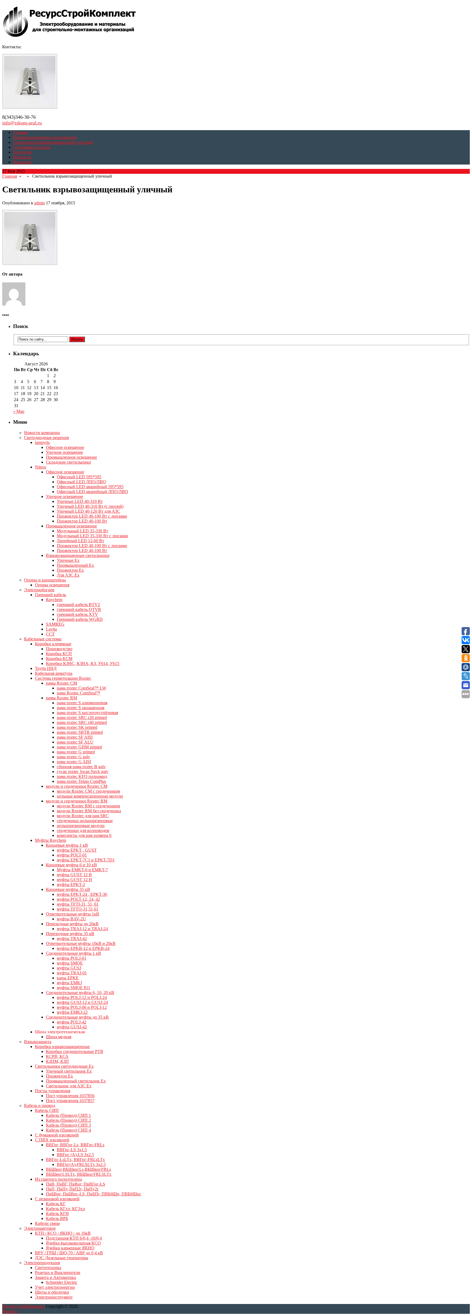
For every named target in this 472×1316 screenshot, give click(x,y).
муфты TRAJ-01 (72, 973)
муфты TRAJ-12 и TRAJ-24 (82, 928)
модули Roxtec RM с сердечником (88, 806)
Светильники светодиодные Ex (64, 1066)
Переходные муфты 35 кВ (70, 933)
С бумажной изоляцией (57, 1135)
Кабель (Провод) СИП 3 (68, 1125)
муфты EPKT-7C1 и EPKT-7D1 (86, 860)
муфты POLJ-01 (71, 958)
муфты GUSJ (69, 968)
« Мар (18, 411)
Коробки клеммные (53, 643)
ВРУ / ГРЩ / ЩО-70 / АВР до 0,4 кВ (69, 1253)
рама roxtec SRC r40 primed (82, 722)
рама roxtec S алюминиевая (82, 702)
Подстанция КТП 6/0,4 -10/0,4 (74, 1238)
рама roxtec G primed (76, 752)
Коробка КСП (59, 653)
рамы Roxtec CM (61, 683)
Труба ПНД (46, 668)
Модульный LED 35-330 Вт (82, 531)
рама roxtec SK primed (77, 727)
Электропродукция (42, 1262)
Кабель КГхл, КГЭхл (65, 1208)
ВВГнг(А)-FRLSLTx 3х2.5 (81, 1164)
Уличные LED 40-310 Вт (80, 501)
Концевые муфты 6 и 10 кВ (71, 865)
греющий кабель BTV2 (78, 604)
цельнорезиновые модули (81, 825)
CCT (50, 634)
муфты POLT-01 (72, 855)
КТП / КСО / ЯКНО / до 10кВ (63, 1233)
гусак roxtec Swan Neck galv (82, 771)
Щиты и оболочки (52, 1292)
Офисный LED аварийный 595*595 (90, 486)
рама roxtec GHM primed (79, 747)
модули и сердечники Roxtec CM (76, 786)
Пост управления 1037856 (70, 1095)
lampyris (42, 442)
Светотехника (48, 1267)
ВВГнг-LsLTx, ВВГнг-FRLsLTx (75, 1159)
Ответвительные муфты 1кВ (72, 914)
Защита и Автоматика (55, 1277)
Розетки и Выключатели (57, 1272)
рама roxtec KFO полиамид (82, 776)
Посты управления (52, 1090)
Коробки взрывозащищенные (62, 1046)
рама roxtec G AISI (74, 761)
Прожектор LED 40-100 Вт (82, 521)
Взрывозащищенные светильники (45, 137)
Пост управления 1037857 (70, 1100)
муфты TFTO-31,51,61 (77, 909)
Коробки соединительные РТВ (74, 1051)
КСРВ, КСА (57, 1056)
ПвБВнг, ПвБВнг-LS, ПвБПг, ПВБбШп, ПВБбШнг (93, 1194)
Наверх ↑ (10, 1311)
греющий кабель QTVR (79, 609)
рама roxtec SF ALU (75, 742)
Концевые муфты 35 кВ (68, 889)
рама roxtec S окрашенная (80, 707)
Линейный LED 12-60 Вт (80, 540)
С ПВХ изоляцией (52, 1140)
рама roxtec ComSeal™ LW (81, 688)
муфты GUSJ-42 (72, 1027)
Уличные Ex (68, 560)
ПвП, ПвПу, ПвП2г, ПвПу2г (72, 1189)
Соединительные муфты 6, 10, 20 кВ (80, 992)
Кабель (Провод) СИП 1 (68, 1115)
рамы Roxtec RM (61, 698)
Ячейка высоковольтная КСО (73, 1243)
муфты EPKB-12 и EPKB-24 (83, 948)
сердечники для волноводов (83, 830)
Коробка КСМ (59, 658)
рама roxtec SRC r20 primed (82, 717)
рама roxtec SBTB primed (80, 732)
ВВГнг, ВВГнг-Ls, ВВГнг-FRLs (75, 1144)
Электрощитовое (40, 1228)
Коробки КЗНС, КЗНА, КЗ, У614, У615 (82, 663)
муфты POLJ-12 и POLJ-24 (82, 997)
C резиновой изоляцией (57, 1198)
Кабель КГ (56, 1203)
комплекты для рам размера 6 (84, 835)
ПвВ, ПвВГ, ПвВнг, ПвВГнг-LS (75, 1184)
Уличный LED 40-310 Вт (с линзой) (90, 506)
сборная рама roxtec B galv (81, 766)
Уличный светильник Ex (69, 1071)
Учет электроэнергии (55, 1287)
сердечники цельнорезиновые (85, 820)
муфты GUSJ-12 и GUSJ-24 (82, 1002)
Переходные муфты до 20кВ (72, 923)
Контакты (22, 157)
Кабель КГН (57, 1213)
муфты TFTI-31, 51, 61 (78, 904)
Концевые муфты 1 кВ (67, 845)
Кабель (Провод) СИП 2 (68, 1120)
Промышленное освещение (71, 457)
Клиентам (22, 152)
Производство (59, 648)
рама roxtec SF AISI (75, 737)
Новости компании (42, 432)
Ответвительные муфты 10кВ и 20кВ (81, 943)
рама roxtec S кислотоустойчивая (87, 712)
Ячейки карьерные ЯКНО (70, 1248)
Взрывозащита (37, 1041)
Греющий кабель (50, 594)
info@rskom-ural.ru (22, 123)
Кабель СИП (47, 1110)
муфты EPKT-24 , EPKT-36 (82, 894)
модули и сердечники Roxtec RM (76, 801)
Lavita (51, 629)
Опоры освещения (52, 585)
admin (39, 203)
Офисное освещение (65, 447)
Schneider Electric (61, 1282)
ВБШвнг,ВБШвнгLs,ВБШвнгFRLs (78, 1169)
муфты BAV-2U (71, 919)
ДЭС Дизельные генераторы (61, 1257)
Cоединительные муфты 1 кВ (73, 953)
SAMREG (55, 624)
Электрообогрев (39, 589)
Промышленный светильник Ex (76, 1081)
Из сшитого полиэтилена (58, 1179)
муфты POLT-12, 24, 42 (78, 899)
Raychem (54, 599)
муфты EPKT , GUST (77, 850)
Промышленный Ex (75, 565)
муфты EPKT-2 (71, 884)
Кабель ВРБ (57, 1218)
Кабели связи (47, 1223)
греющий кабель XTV (77, 614)
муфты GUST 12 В (74, 874)
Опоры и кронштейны (45, 580)
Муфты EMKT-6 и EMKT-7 (82, 869)
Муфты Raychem (50, 840)
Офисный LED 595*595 (79, 477)
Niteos (40, 467)
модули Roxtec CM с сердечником (88, 791)
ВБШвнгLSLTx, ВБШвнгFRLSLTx (78, 1174)
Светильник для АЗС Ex (69, 1086)
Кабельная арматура (53, 673)
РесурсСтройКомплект (23, 1306)
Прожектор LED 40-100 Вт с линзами (92, 516)
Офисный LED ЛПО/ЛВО (81, 481)
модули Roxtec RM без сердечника (89, 810)
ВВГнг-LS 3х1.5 (72, 1149)
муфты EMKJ (69, 982)
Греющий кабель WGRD (80, 619)
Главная (20, 132)
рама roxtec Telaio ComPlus (81, 781)
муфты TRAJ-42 (72, 938)
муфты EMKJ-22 (72, 1012)
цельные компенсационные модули (90, 796)
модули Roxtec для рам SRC (83, 815)
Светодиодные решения (46, 437)
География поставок (32, 147)
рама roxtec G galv (73, 756)
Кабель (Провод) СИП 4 (68, 1130)
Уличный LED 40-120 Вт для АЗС (88, 511)
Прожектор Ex (70, 570)
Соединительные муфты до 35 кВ (77, 1017)
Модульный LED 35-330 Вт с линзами (92, 535)
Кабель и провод (39, 1105)
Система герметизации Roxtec (63, 678)
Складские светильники (68, 462)
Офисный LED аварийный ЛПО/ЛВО (92, 491)
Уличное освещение (64, 452)
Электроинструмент (54, 1297)
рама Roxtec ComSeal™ (78, 693)
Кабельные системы (42, 639)
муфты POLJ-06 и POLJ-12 (82, 1007)
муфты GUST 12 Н (74, 879)
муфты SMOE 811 (73, 987)
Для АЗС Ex (68, 575)
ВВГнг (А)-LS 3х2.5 (75, 1154)
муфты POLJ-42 (71, 1022)
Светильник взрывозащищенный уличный (53, 142)
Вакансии (22, 162)
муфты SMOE (70, 963)
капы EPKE (68, 977)
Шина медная (58, 1036)
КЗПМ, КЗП (57, 1061)
